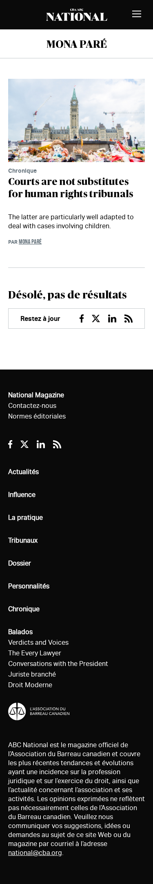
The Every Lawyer (34, 653)
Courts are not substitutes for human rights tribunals (70, 188)
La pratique (25, 517)
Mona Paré (30, 241)
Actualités (23, 472)
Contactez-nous (32, 406)
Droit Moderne (30, 685)
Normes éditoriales (37, 416)
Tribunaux (23, 540)
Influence (21, 495)
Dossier (19, 563)
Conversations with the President (58, 664)
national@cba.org (35, 853)
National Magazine (36, 395)
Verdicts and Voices (38, 642)
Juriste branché (32, 674)
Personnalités (28, 586)
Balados (20, 632)
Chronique (22, 170)
